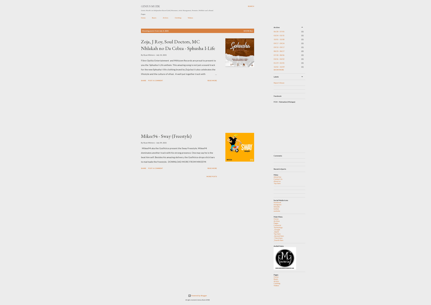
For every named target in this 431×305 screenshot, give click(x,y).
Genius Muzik (150, 6)
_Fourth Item (278, 240)
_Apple (276, 232)
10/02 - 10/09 (279, 67)
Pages (276, 223)
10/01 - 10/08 (279, 39)
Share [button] (143, 80)
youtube (277, 211)
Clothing (178, 18)
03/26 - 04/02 (279, 59)
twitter (276, 209)
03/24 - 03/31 (279, 35)
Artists (165, 18)
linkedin (277, 207)
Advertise (277, 177)
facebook (277, 202)
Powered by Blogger (199, 296)
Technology (278, 227)
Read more (212, 80)
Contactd (277, 225)
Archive (277, 221)
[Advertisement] (179, 107)
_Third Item (278, 238)
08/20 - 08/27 (279, 51)
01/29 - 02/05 (279, 63)
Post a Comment (155, 80)
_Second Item (279, 236)
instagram (277, 204)
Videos (190, 18)
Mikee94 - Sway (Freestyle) (166, 136)
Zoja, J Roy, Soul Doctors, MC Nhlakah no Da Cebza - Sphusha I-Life (178, 44)
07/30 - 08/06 (279, 55)
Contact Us (278, 179)
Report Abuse (279, 83)
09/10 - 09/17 (279, 47)
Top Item (277, 183)
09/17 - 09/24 (279, 43)
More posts (212, 176)
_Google (277, 229)
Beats (154, 18)
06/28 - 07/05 (279, 31)
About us (277, 181)
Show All (248, 31)
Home (143, 18)
